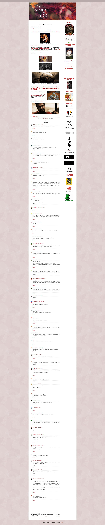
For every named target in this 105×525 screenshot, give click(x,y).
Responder (34, 128)
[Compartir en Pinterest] (52, 118)
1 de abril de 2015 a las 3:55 (39, 167)
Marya (33, 354)
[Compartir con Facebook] (51, 118)
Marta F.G (34, 295)
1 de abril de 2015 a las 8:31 (42, 278)
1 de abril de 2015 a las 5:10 (38, 213)
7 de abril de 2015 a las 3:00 (40, 478)
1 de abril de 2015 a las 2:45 (39, 124)
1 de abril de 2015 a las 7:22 (37, 259)
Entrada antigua (58, 516)
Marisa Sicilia (34, 347)
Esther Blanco (34, 445)
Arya (33, 460)
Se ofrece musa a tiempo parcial (69, 66)
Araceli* (34, 427)
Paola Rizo (34, 368)
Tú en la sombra (69, 64)
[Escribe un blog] (50, 118)
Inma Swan (34, 167)
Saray (33, 317)
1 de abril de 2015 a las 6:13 (39, 236)
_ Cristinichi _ (34, 478)
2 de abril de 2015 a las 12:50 (37, 407)
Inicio (46, 516)
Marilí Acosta (34, 434)
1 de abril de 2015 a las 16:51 (38, 360)
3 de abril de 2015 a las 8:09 (40, 445)
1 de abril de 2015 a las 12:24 (38, 325)
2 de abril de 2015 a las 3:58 (37, 383)
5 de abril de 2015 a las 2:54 (37, 460)
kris (33, 400)
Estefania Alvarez (35, 207)
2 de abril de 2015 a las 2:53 (39, 368)
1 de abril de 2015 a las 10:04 (40, 301)
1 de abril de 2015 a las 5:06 (41, 207)
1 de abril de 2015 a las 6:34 (40, 243)
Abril (33, 213)
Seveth (33, 145)
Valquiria (34, 124)
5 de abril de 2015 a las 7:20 (38, 469)
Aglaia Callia (34, 243)
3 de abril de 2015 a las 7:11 (40, 434)
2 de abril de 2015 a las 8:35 (37, 400)
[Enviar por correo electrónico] (49, 118)
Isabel (33, 325)
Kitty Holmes (34, 301)
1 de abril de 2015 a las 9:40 (39, 295)
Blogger (62, 522)
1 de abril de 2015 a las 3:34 (38, 145)
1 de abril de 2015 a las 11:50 (38, 317)
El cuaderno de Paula (70, 65)
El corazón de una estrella (69, 63)
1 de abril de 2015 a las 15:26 (38, 354)
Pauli (33, 360)
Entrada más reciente (33, 516)
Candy (33, 469)
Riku (33, 259)
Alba (33, 383)
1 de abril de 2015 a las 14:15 (40, 347)
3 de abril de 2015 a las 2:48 (38, 427)
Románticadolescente (36, 278)
